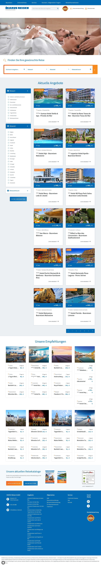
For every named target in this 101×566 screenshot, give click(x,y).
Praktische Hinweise (73, 498)
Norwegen (12, 158)
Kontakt (70, 502)
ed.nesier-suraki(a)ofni (16, 510)
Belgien (11, 132)
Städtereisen (13, 110)
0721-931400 (13, 504)
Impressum (50, 506)
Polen (11, 161)
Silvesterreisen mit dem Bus (34, 510)
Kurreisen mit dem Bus (33, 502)
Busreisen (9, 2)
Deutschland (13, 137)
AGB (48, 498)
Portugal (12, 164)
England (12, 140)
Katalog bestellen (14, 483)
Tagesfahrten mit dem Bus (34, 512)
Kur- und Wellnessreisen (15, 105)
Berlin (11, 134)
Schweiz (12, 169)
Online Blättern (30, 483)
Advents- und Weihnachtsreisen (17, 97)
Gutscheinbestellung (78, 8)
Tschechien (12, 177)
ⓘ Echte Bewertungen (90, 483)
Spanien (12, 175)
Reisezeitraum (14, 191)
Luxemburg (12, 153)
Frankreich (12, 142)
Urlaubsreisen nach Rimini (34, 518)
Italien (11, 148)
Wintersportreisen (14, 118)
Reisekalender (91, 8)
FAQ (69, 500)
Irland (11, 145)
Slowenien (12, 172)
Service (34, 2)
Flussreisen (12, 102)
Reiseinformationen (72, 2)
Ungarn (11, 180)
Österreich (12, 183)
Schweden (12, 166)
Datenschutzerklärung (52, 500)
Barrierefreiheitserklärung (53, 502)
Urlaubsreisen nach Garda (33, 541)
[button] (3, 562)
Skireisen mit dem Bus (33, 504)
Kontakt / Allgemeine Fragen (51, 2)
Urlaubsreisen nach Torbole (34, 546)
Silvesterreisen (13, 107)
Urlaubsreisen (13, 115)
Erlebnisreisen (13, 99)
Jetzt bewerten (87, 486)
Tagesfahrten (13, 113)
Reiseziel (13, 126)
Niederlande (13, 156)
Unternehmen (22, 2)
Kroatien (12, 150)
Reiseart (12, 91)
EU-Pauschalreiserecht (52, 504)
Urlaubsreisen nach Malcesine (34, 523)
